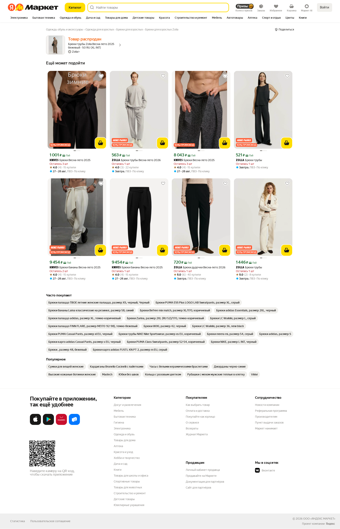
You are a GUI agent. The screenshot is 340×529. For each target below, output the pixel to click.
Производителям (266, 416)
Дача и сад (120, 463)
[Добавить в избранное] (101, 76)
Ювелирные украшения (129, 505)
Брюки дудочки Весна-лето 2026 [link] (199, 267)
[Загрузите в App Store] (35, 424)
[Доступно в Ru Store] (74, 424)
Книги (117, 469)
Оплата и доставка (198, 410)
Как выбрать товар (198, 404)
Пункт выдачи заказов (269, 422)
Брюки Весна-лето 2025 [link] (70, 160)
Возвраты (192, 428)
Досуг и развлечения (127, 404)
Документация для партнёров (205, 481)
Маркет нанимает (266, 428)
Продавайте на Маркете (201, 475)
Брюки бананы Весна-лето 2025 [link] (75, 267)
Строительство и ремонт (130, 493)
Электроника (122, 428)
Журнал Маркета (197, 434)
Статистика (17, 521)
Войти (324, 7)
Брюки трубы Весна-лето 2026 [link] (136, 160)
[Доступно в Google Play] (48, 424)
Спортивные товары (127, 481)
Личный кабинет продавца (203, 469)
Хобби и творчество (127, 457)
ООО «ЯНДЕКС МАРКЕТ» (319, 518)
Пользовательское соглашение (50, 521)
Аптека (118, 446)
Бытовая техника (125, 416)
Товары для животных (128, 487)
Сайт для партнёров (198, 487)
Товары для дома (124, 440)
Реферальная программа (271, 410)
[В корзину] (100, 143)
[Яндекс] (330, 523)
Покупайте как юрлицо (200, 416)
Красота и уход (123, 452)
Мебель (119, 410)
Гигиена (119, 422)
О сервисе (192, 422)
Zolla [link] (116, 160)
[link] (99, 302)
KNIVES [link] (54, 160)
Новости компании (267, 404)
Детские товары (124, 499)
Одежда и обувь (124, 434)
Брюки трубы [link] (249, 160)
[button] (282, 470)
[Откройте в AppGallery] (61, 424)
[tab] (19, 18)
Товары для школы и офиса (131, 475)
